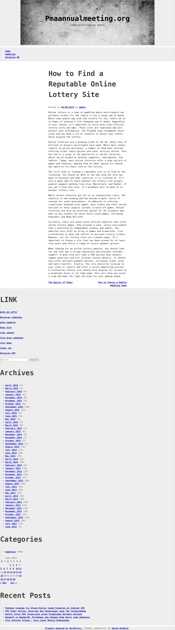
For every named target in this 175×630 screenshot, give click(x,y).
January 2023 (13, 505)
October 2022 (13, 514)
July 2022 (11, 523)
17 (17, 572)
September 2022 (14, 517)
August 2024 (12, 447)
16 (14, 572)
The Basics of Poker (60, 282)
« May (3, 583)
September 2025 (14, 407)
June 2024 (11, 453)
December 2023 (13, 471)
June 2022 (11, 527)
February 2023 (13, 502)
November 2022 (13, 511)
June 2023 (11, 490)
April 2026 (11, 385)
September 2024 (14, 444)
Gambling (10, 54)
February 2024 (13, 465)
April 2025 (11, 422)
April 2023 (11, 496)
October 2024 (13, 440)
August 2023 (12, 483)
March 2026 (11, 388)
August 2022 (12, 520)
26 (2, 579)
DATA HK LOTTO (8, 312)
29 (11, 579)
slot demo (6, 343)
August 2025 (12, 410)
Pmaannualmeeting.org (87, 18)
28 (8, 579)
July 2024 (11, 450)
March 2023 (11, 499)
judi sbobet (7, 333)
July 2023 (11, 487)
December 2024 (13, 434)
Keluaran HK (12, 57)
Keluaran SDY (8, 353)
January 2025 (13, 431)
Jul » (13, 583)
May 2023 (10, 493)
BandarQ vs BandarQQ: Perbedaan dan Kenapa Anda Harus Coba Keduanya (47, 617)
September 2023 (14, 480)
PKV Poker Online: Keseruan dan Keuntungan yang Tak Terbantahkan (45, 611)
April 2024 (11, 459)
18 (20, 572)
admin (82, 107)
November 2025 (13, 401)
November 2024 (13, 437)
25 (20, 576)
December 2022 (13, 508)
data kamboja (8, 322)
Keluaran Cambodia (11, 317)
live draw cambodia (11, 338)
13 (5, 572)
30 (14, 579)
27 (5, 579)
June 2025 (11, 416)
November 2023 (13, 474)
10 (17, 568)
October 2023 (13, 477)
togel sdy (6, 348)
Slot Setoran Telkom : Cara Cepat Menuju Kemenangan (37, 620)
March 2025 (11, 425)
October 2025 (13, 404)
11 (20, 568)
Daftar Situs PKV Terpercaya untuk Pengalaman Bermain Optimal (43, 614)
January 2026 (13, 394)
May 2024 (10, 456)
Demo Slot (6, 327)
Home (7, 51)
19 (2, 576)
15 (11, 572)
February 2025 (13, 428)
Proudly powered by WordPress (63, 628)
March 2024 (11, 462)
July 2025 (11, 413)
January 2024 (13, 468)
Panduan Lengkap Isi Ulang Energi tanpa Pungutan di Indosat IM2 (45, 608)
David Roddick (120, 628)
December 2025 (13, 397)
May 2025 (10, 419)
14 (8, 572)
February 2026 (13, 391)
